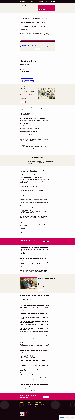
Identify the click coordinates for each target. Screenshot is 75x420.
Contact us (53, 1)
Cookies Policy (36, 406)
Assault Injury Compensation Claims (24, 45)
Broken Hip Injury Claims (46, 46)
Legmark (31, 412)
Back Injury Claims (34, 45)
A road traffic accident (23, 77)
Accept (62, 417)
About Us (43, 1)
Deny (67, 417)
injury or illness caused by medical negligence (29, 80)
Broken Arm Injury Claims (23, 46)
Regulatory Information (43, 403)
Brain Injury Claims (45, 45)
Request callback (42, 9)
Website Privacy (42, 404)
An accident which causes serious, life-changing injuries (27, 79)
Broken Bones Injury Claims (35, 46)
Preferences (72, 417)
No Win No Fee (46, 1)
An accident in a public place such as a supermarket (27, 78)
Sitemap (36, 403)
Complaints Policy (36, 404)
